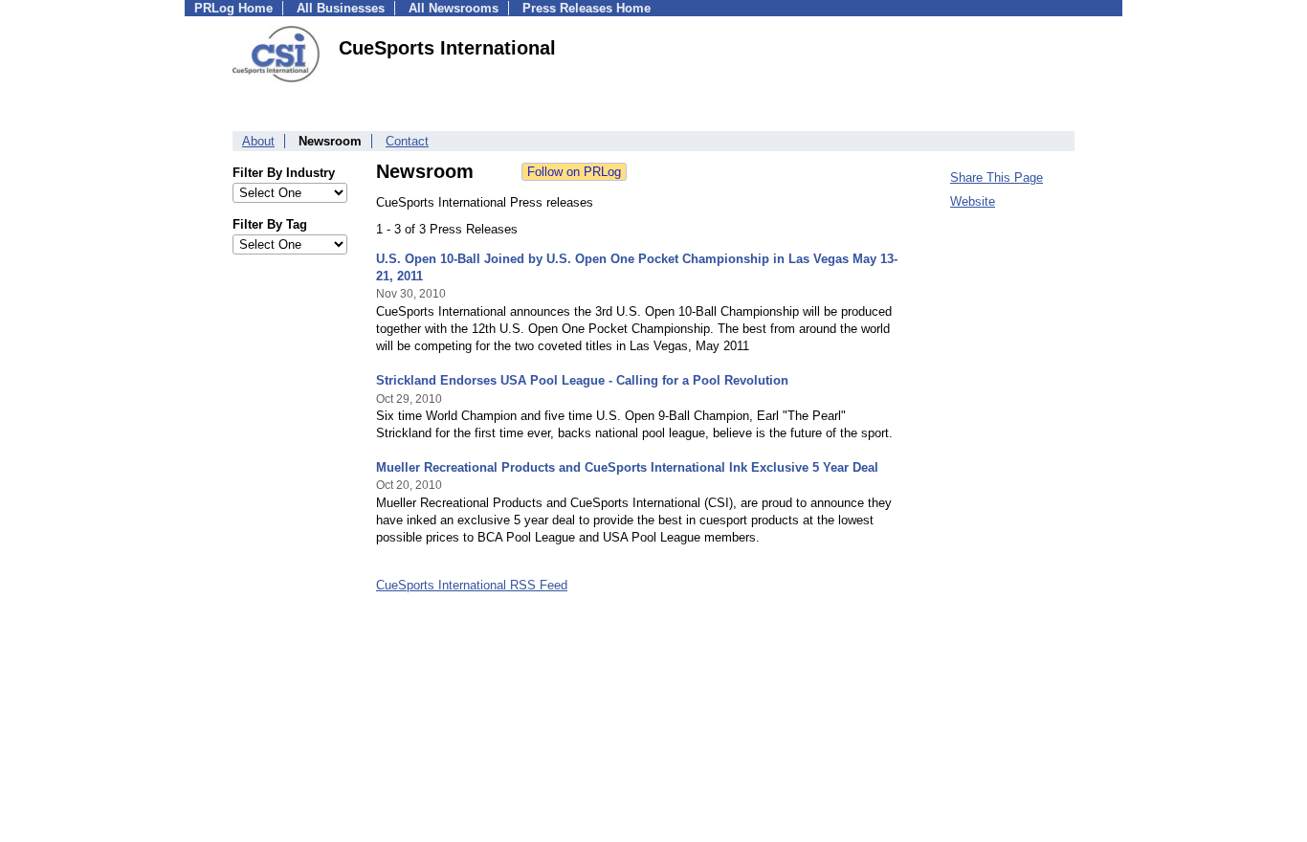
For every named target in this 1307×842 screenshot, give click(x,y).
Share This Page (996, 177)
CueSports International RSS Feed (471, 585)
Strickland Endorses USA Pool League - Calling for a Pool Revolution (582, 380)
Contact (407, 141)
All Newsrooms (453, 8)
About (258, 141)
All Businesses (341, 8)
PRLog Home (233, 8)
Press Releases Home (586, 8)
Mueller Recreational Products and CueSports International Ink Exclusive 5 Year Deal (627, 467)
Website (972, 201)
